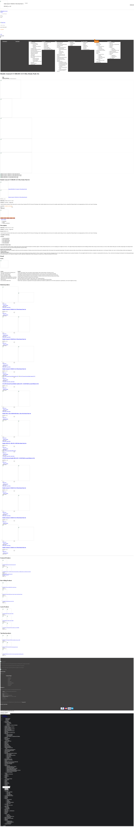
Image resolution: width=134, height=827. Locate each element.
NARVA (97, 53)
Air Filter (98, 42)
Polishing (32, 62)
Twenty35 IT (24, 702)
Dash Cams (46, 43)
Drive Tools (61, 51)
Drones (71, 45)
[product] (68, 294)
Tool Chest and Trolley (61, 59)
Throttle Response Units (48, 49)
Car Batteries (72, 43)
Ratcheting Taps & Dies (61, 55)
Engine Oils (85, 45)
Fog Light (100, 47)
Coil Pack (98, 51)
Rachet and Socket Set (61, 54)
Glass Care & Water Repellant (36, 51)
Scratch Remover (36, 59)
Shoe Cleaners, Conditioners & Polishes (13, 736)
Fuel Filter (98, 52)
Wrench (58, 71)
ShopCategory (5, 41)
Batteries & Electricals (71, 41)
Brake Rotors (98, 44)
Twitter (5, 218)
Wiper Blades (98, 62)
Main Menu (4, 715)
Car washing (33, 42)
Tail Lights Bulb (101, 49)
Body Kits (111, 43)
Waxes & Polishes (36, 58)
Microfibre (33, 55)
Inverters (45, 44)
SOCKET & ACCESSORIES (63, 69)
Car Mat (113, 48)
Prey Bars (58, 46)
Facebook (2, 218)
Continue (6, 712)
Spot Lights (100, 58)
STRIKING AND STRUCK (60, 58)
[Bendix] (4, 214)
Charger (71, 44)
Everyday (111, 46)
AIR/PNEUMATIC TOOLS (62, 62)
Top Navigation (5, 716)
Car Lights (98, 45)
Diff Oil (84, 44)
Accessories (109, 41)
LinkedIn (7, 218)
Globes (99, 55)
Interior (110, 47)
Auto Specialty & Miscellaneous (10, 749)
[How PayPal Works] (67, 709)
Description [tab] (4, 221)
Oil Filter (84, 47)
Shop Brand (17, 41)
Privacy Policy (10, 684)
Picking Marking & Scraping (11, 769)
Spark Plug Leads (101, 60)
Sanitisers (111, 53)
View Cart (2, 712)
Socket (58, 56)
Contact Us (9, 685)
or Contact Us (2, 29)
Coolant (84, 43)
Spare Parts (96, 41)
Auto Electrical (101, 54)
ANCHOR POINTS (114, 56)
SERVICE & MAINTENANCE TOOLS (14, 770)
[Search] (1, 16)
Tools (56, 41)
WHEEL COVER (111, 58)
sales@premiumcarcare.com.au (8, 695)
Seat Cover (113, 49)
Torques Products (62, 70)
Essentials (111, 45)
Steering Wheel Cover (115, 50)
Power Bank (46, 46)
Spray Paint (98, 61)
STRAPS (110, 54)
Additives (84, 48)
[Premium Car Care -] (3, 11)
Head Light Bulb (101, 46)
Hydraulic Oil (85, 46)
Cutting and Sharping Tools (62, 44)
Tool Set (58, 60)
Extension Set (61, 52)
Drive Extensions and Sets (11, 755)
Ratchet (60, 53)
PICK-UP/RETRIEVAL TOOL (63, 64)
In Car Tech (43, 41)
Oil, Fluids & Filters (84, 41)
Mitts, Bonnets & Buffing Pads (36, 56)
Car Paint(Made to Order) (100, 50)
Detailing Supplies (34, 50)
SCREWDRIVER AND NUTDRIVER (62, 57)
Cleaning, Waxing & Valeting (36, 49)
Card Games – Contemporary (114, 44)
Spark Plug (98, 59)
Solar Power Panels (47, 48)
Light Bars (100, 56)
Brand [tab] (4, 222)
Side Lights (100, 48)
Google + (11, 218)
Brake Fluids (85, 42)
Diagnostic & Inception (63, 63)
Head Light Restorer (34, 52)
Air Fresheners (112, 42)
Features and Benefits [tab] (6, 223)
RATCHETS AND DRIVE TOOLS (61, 47)
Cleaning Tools (33, 48)
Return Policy (10, 681)
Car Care (30, 41)
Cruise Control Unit (47, 42)
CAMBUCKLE (113, 55)
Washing (34, 45)
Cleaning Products (34, 43)
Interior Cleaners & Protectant (9, 730)
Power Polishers (34, 63)
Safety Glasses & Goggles (113, 52)
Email (14, 218)
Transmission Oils (86, 49)
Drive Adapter (61, 48)
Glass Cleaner (35, 44)
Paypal (9, 680)
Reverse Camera (46, 47)
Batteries (71, 42)
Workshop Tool (59, 61)
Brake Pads (98, 43)
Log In (4, 825)
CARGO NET (113, 57)
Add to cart (2, 208)
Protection (33, 57)
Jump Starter (46, 45)
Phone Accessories (112, 51)
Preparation (33, 64)
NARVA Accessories (101, 57)
